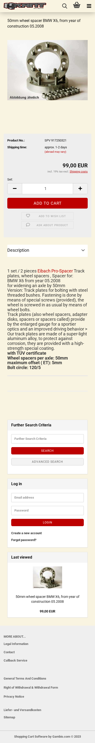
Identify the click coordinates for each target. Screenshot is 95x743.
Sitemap (9, 717)
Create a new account (26, 533)
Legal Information (16, 644)
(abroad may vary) (55, 151)
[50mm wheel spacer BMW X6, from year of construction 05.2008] (47, 70)
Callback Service (15, 660)
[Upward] (13, 735)
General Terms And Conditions (25, 678)
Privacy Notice (14, 696)
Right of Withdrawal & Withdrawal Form (31, 687)
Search (47, 450)
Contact (9, 652)
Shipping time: (17, 147)
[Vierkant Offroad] (23, 6)
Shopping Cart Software (31, 736)
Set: (10, 179)
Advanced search (47, 461)
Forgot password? (23, 540)
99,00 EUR (47, 611)
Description (18, 250)
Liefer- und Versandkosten (22, 710)
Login (47, 522)
